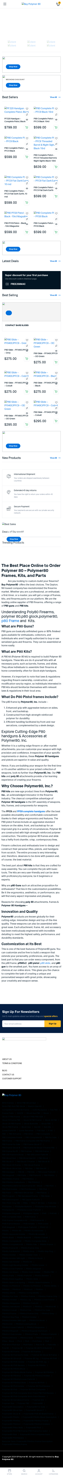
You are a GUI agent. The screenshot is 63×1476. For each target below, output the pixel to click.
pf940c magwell (33, 1268)
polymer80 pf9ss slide (12, 1427)
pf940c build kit (24, 1237)
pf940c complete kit (12, 1241)
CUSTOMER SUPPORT (12, 1079)
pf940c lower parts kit (12, 1268)
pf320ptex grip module (46, 1206)
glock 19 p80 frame (32, 1120)
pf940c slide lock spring (13, 1282)
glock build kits (31, 1123)
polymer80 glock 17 (35, 1410)
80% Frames (8, 1102)
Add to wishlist (27, 109)
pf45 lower (43, 1223)
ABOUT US (7, 1059)
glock (46, 1113)
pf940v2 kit (7, 1324)
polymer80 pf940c (11, 1417)
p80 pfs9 (43, 1189)
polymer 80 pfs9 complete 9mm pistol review (24, 1396)
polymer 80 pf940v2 (11, 1375)
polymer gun (8, 1403)
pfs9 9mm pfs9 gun (11, 1344)
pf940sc (40, 1289)
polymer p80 (24, 1403)
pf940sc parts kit (31, 1303)
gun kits (48, 1127)
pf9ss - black (8, 1341)
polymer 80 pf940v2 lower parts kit (18, 1379)
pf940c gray (29, 1251)
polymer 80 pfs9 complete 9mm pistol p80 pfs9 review (28, 1393)
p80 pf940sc (28, 1178)
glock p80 (46, 1123)
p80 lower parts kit (47, 1172)
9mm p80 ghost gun (26, 1102)
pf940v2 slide (27, 1337)
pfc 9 (19, 1341)
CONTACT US (8, 1075)
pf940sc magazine (11, 1303)
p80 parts (22, 1175)
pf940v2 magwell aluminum (35, 1330)
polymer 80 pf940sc (44, 1372)
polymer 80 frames (32, 1351)
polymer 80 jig (32, 1358)
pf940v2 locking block (26, 1324)
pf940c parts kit (24, 1275)
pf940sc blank (9, 1292)
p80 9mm (29, 1134)
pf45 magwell (8, 1227)
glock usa (26, 1127)
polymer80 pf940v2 (11, 1424)
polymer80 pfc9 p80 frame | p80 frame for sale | (25, 1431)
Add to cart (26, 127)
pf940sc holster (9, 1299)
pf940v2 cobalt (9, 1310)
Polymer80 (38, 1403)
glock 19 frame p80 (11, 1120)
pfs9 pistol (28, 1344)
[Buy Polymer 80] (31, 4)
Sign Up (52, 1024)
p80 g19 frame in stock (13, 1154)
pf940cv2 (28, 1289)
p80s (25, 1203)
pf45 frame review (11, 1223)
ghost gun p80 (33, 1113)
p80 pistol (7, 1192)
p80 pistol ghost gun (24, 1192)
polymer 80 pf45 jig (37, 1361)
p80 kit (21, 1172)
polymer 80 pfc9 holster (13, 1386)
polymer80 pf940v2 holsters (37, 1424)
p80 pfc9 (50, 1185)
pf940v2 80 (51, 1306)
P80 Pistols (42, 1192)
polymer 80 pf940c (37, 1365)
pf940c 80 (17, 1230)
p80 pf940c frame (11, 1178)
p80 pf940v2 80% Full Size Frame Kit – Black (22, 1185)
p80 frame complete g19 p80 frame (33, 1140)
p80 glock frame (32, 1165)
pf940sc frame (28, 1296)
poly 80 (5, 1348)
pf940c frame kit (10, 1248)
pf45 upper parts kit (27, 1227)
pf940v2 (39, 1306)
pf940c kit (28, 1261)
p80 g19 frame (42, 1151)
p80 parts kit (35, 1175)
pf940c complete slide (36, 1241)
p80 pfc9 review (28, 1189)
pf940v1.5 (27, 1306)
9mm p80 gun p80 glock (13, 1106)
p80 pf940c (49, 1175)
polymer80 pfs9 (9, 1434)
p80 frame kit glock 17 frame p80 (39, 1147)
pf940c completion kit (12, 1244)
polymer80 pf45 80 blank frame (39, 1413)
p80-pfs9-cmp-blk (11, 1203)
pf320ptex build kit (23, 1206)
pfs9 (47, 1341)
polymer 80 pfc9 (37, 1382)
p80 (4, 1134)
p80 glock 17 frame (26, 1161)
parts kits (52, 1203)
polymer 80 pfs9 (10, 1389)
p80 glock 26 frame (11, 1165)
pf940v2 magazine (36, 1327)
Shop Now (13, 29)
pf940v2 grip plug (10, 1317)
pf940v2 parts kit (49, 1334)
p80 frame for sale (11, 1144)
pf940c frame (47, 1244)
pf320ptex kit (8, 1209)
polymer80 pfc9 (33, 1427)
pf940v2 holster (29, 1317)
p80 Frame (10, 621)
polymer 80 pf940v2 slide (14, 1382)
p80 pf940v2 (34, 1182)
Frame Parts (8, 1113)
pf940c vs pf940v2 (32, 1285)
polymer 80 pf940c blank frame (17, 1372)
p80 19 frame (15, 1134)
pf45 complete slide (12, 1216)
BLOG (4, 1071)
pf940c (5, 1230)
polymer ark (38, 1400)
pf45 (44, 1213)
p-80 (50, 1130)
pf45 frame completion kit (15, 1220)
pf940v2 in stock (37, 1320)
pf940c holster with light (13, 1258)
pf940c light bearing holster (15, 1265)
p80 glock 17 (8, 1161)
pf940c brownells (37, 1234)
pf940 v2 (44, 1227)
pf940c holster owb (28, 1254)
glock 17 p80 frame (11, 1116)
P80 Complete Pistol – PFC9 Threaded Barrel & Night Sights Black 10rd (45, 158)
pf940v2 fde (26, 1310)
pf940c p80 (49, 1272)
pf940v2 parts (31, 1334)
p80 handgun (8, 1172)
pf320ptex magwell (11, 1213)
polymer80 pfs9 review (13, 1437)
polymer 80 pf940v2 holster (37, 1375)
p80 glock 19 (44, 1161)
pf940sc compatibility (29, 1292)
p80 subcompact (10, 1199)
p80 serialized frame (28, 1196)
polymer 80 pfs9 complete (33, 1389)
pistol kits (52, 1344)
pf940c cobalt (41, 1237)
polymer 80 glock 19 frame (44, 1355)
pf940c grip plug (46, 1251)
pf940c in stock (35, 1258)
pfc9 (27, 1341)
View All (53, 97)
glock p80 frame (10, 1127)
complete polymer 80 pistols (16, 1109)
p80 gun (29, 1168)
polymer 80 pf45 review (13, 1365)
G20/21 (20, 1113)
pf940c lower (38, 1265)
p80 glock (43, 1158)
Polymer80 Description (13, 1406)
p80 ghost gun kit (27, 1158)
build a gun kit (35, 1106)
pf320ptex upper (31, 1213)
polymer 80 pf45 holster (13, 1361)
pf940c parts (8, 1275)
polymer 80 (17, 1348)
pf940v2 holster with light (14, 1320)
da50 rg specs (40, 1109)
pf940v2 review (10, 1337)
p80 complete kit (33, 1137)
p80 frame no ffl (10, 1151)
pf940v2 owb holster (12, 1334)
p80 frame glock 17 (32, 1144)
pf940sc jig (26, 1299)
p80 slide (45, 963)
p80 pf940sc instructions (13, 1182)
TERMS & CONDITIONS (12, 1063)
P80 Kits (31, 1172)
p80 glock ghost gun (12, 1168)
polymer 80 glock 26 (12, 1358)
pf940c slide (32, 1279)
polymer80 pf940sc (11, 1420)
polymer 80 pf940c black (14, 1368)
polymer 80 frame (11, 1351)
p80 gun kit (41, 1168)
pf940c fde (31, 1244)
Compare (27, 114)
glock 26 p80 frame (11, 1123)
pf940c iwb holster (11, 1261)
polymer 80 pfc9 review (39, 1386)
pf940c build (8, 1237)
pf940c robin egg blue (13, 1279)
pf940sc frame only (48, 1296)
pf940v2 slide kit (44, 1337)
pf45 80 (53, 1213)
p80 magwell (8, 1175)
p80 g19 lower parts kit (37, 1154)
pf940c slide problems (39, 1282)
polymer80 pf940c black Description (40, 1417)
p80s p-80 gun (38, 1203)
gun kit (37, 1127)
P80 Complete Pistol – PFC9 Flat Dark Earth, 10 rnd (15, 194)
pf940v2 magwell (10, 1330)
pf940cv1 (16, 1289)
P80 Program (8, 1196)
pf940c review (42, 1275)
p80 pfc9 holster (10, 1189)
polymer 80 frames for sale (15, 1355)
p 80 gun (41, 1130)
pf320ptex (7, 1206)
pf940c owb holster (31, 1272)
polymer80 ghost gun (12, 1410)
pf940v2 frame (9, 1313)
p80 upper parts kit (31, 1199)
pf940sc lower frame (44, 1299)
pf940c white (50, 1285)
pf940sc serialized (11, 1306)
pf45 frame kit (37, 1220)
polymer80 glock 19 (11, 1413)
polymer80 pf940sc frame (36, 1420)
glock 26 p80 (51, 1120)
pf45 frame (30, 1216)
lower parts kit (9, 1130)
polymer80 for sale (36, 1406)
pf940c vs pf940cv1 (11, 1285)
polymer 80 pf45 (50, 1358)
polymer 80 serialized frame (16, 1400)
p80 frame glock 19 (11, 1147)
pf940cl (6, 1289)
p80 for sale (51, 1137)
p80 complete (43, 1134)
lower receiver (26, 1130)
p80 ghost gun (9, 1158)
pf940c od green (10, 1272)
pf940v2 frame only (29, 1313)
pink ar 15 (40, 1344)
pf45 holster (29, 1223)
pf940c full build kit (11, 1251)
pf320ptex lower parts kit (29, 1209)
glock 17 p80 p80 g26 (33, 1116)
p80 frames (26, 1151)
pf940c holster (9, 1254)
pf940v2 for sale (43, 1310)
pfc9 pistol (37, 1341)
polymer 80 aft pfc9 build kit (39, 1348)
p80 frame (7, 1140)
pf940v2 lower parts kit (13, 1327)
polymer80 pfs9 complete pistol (35, 1434)
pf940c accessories (34, 1230)
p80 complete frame (12, 1137)
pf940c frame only (30, 1248)
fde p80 (54, 1109)
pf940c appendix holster (14, 1234)
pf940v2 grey (48, 1313)
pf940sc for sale (10, 1296)
